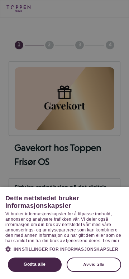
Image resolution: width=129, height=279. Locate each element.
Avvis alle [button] (94, 264)
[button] (64, 249)
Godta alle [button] (35, 264)
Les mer (111, 240)
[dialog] (64, 233)
